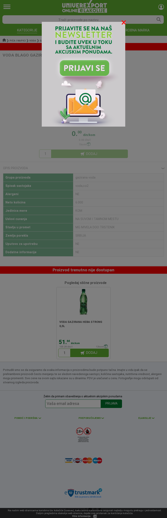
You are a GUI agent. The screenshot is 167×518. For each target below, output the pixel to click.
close (124, 23)
